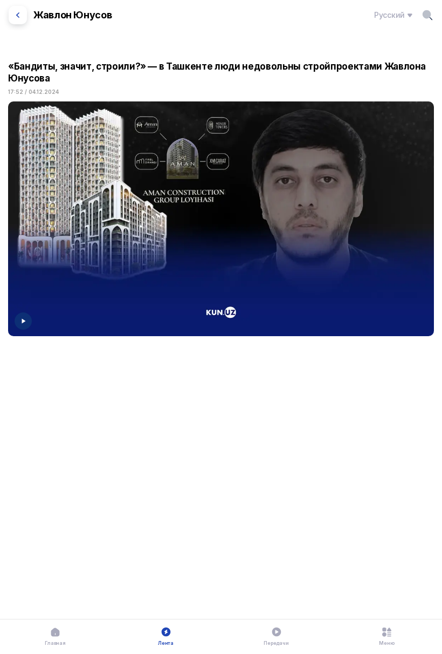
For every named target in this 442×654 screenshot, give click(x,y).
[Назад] (18, 15)
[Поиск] (427, 15)
